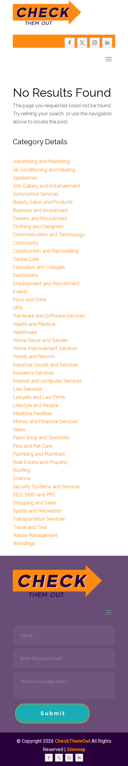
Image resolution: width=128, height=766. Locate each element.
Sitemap (76, 749)
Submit (53, 713)
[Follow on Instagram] (95, 43)
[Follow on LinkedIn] (107, 43)
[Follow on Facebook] (70, 43)
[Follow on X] (82, 43)
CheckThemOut (72, 741)
